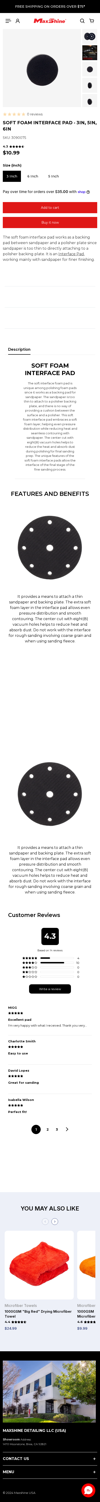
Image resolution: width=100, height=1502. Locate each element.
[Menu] (8, 21)
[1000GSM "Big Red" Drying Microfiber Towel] (39, 1267)
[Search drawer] (82, 21)
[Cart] (91, 21)
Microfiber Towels (21, 1305)
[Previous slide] (45, 1221)
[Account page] (17, 21)
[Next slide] (54, 1221)
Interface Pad (71, 254)
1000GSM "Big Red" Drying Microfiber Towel (38, 1314)
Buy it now (50, 222)
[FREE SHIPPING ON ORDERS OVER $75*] (50, 6)
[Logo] (50, 21)
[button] (88, 1490)
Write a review (50, 989)
